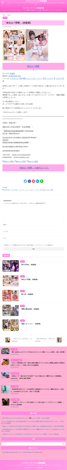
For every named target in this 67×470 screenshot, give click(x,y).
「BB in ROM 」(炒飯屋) (28, 264)
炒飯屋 (12, 73)
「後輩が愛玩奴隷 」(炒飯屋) (29, 309)
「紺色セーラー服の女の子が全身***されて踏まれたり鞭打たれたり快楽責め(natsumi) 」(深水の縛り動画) (32, 426)
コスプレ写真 (14, 189)
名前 (5, 224)
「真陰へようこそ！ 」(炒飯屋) (30, 324)
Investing (37, 452)
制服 (24, 78)
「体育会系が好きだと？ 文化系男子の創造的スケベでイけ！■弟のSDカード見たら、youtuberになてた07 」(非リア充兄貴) (33, 430)
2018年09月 (7, 189)
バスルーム (14, 78)
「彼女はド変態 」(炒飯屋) (29, 279)
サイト (5, 238)
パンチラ (50, 78)
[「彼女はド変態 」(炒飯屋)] (37, 181)
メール (5, 231)
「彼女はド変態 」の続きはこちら (33, 168)
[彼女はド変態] (8, 161)
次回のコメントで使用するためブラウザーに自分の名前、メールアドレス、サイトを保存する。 (29, 245)
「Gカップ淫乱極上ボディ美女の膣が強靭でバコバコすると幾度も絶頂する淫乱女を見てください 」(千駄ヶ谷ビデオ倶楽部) (33, 422)
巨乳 (44, 78)
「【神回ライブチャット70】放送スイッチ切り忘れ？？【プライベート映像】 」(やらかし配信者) (30, 434)
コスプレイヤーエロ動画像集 (36, 1)
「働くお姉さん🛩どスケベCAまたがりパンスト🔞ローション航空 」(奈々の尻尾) (38, 352)
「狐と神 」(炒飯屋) (26, 294)
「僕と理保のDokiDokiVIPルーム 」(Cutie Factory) (16, 452)
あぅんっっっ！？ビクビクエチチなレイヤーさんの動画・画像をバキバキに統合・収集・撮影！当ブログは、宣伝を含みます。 (33, 465)
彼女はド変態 (33, 66)
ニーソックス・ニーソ (34, 78)
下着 (20, 78)
